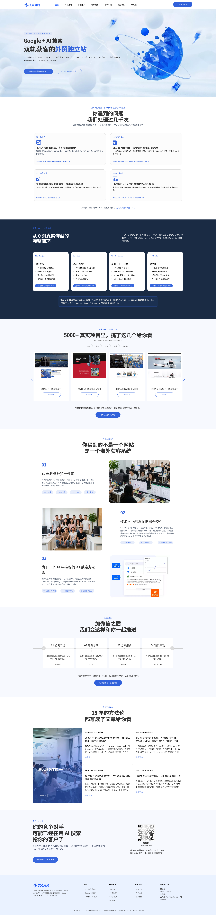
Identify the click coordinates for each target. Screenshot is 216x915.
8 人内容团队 (145, 543)
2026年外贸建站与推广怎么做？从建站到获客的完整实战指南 (107, 777)
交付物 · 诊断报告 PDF (45, 286)
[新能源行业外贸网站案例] (51, 378)
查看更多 (51, 395)
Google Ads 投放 (91, 896)
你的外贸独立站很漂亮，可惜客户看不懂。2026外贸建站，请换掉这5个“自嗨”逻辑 (157, 739)
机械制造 (113, 889)
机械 (97, 346)
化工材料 (113, 893)
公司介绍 (139, 889)
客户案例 (139, 893)
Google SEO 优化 (91, 893)
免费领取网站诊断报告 (68, 71)
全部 (88, 346)
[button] (184, 379)
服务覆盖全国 (90, 492)
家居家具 (113, 896)
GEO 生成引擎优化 (49, 591)
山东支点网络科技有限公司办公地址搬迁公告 (158, 776)
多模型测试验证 (86, 591)
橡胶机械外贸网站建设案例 (127, 389)
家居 (115, 346)
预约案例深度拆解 (108, 415)
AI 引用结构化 (68, 591)
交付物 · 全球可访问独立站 (84, 286)
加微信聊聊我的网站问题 (37, 71)
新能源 (125, 346)
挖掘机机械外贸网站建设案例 (89, 389)
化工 (106, 346)
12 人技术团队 (127, 543)
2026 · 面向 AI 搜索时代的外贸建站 (38, 33)
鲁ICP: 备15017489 (116, 910)
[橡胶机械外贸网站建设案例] (127, 378)
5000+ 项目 (62, 492)
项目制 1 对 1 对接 (165, 543)
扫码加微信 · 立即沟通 (108, 683)
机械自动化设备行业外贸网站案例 (164, 389)
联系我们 (139, 896)
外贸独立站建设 (91, 889)
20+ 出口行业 (76, 492)
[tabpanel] (108, 765)
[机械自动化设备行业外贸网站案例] (164, 378)
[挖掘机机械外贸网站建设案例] (89, 378)
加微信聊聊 (182, 4)
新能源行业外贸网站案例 (51, 389)
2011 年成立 (47, 492)
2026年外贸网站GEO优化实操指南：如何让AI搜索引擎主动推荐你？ (107, 739)
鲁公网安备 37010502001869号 (134, 910)
